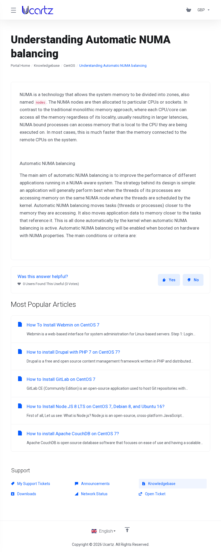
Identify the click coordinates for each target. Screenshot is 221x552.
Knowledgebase (47, 66)
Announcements (95, 483)
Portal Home (20, 66)
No (196, 280)
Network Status (94, 494)
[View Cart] (189, 10)
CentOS (69, 66)
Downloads (26, 494)
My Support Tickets (33, 483)
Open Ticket (154, 494)
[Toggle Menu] (13, 10)
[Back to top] (127, 529)
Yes (172, 280)
